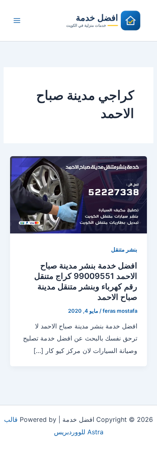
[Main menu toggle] (17, 20)
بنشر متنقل (124, 249)
